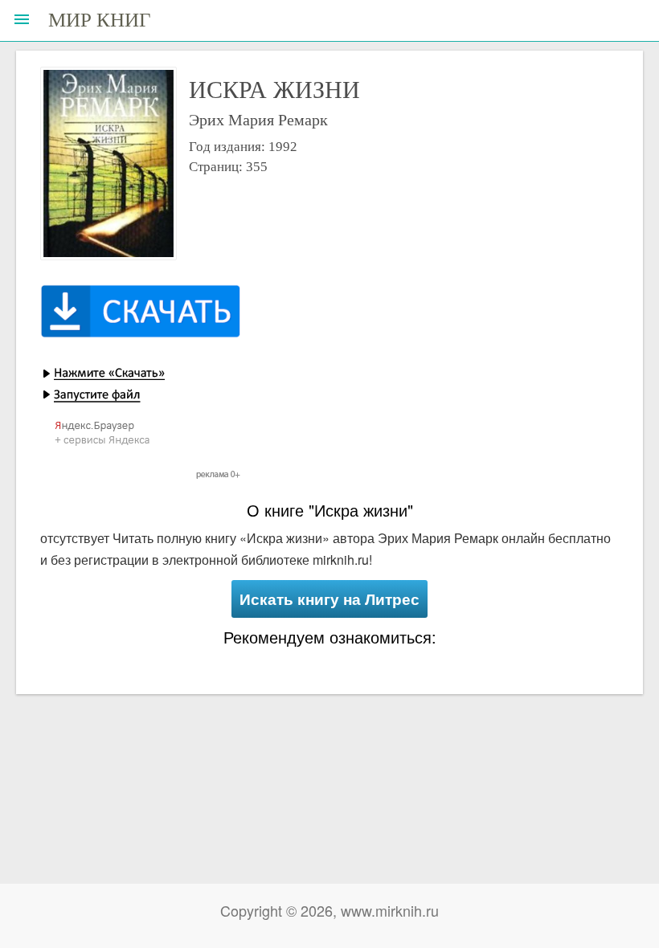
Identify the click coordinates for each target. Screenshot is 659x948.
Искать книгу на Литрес (329, 599)
